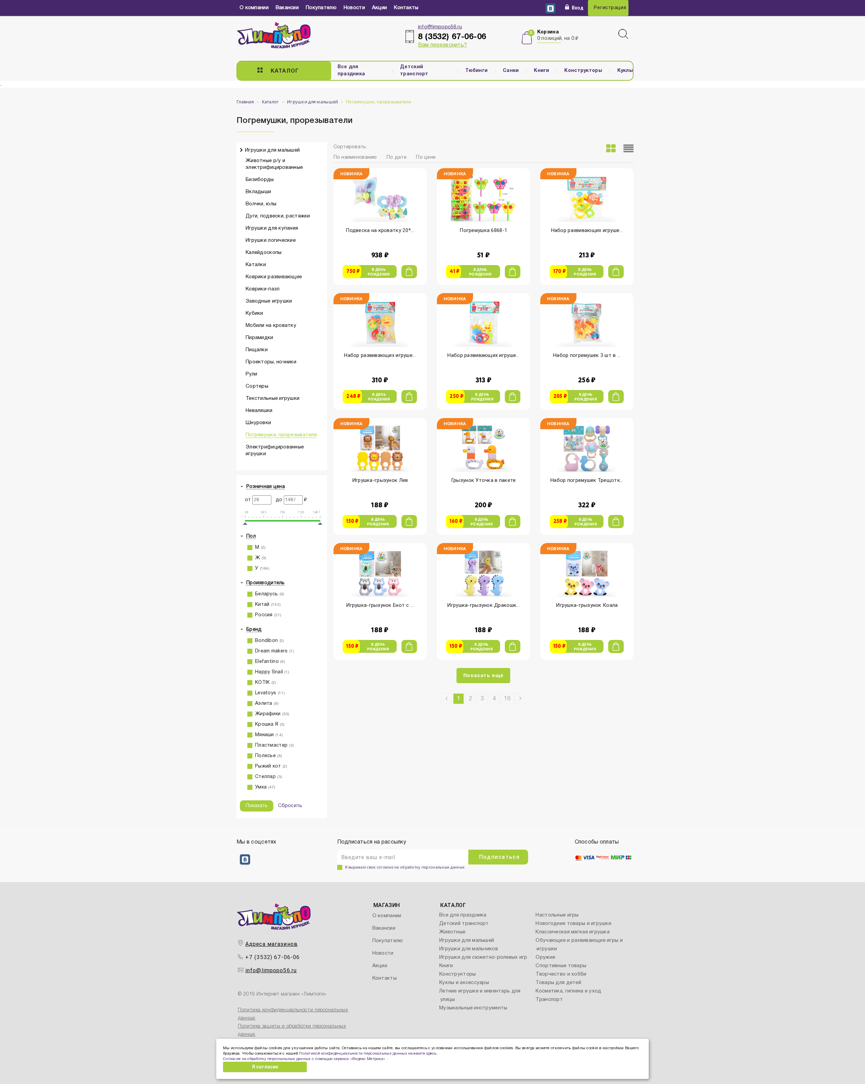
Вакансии (287, 7)
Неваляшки (259, 410)
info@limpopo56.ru (440, 27)
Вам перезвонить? (442, 45)
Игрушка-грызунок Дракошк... (483, 605)
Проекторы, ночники (271, 362)
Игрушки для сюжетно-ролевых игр (483, 957)
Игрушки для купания (272, 228)
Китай (268, 604)
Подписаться (499, 857)
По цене (426, 157)
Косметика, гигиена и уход (568, 991)
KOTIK (265, 682)
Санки (511, 71)
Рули (251, 374)
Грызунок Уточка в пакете (483, 480)
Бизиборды (260, 179)
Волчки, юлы (261, 204)
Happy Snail (272, 672)
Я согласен (265, 1066)
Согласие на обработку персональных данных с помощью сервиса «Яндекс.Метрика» (305, 1059)
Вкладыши (258, 191)
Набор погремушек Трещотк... (586, 480)
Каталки (256, 264)
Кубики (254, 313)
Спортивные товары (561, 965)
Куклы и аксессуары (464, 982)
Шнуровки (258, 422)
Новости (354, 7)
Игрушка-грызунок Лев (380, 480)
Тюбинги (476, 71)
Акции (379, 7)
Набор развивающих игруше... (587, 230)
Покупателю (321, 7)
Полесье (268, 756)
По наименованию (355, 157)
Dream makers (274, 651)
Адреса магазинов (271, 944)
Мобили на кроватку (271, 325)
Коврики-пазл (262, 289)
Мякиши (269, 735)
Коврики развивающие (274, 277)
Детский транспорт (414, 70)
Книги (541, 71)
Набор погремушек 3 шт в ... (587, 355)
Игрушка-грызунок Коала (587, 605)
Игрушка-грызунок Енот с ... (380, 605)
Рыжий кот (271, 766)
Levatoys (270, 693)
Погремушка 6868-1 (483, 230)
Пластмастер (274, 745)
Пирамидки (259, 337)
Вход (578, 7)
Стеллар (268, 777)
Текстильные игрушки (272, 398)
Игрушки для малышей (272, 150)
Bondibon (269, 641)
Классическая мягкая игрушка (573, 932)
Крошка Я (270, 724)
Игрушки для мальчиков (468, 949)
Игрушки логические (271, 240)
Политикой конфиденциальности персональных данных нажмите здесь (367, 1053)
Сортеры (257, 386)
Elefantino (270, 662)
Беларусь (269, 594)
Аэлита (267, 703)
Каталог (285, 71)
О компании (254, 7)
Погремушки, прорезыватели (281, 435)
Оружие (545, 957)
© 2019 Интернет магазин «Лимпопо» (282, 994)
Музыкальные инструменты (473, 1008)
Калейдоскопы (263, 252)
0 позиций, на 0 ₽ (558, 38)
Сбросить (290, 806)
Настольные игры (557, 915)
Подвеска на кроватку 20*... (380, 230)
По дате (396, 157)
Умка (265, 787)
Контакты (406, 7)
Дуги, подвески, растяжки (278, 216)
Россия (268, 615)
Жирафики (272, 714)
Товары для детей (558, 982)
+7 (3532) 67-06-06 (272, 957)
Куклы (625, 71)
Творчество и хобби (561, 974)
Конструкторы (583, 71)
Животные (452, 932)
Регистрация (610, 8)
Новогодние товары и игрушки (573, 923)
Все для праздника (351, 70)
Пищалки (257, 349)
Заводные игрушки (269, 301)
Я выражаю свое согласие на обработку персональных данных (405, 867)
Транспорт (549, 999)
